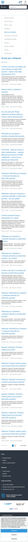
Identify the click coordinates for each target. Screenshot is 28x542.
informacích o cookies (15, 526)
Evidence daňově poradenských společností (14, 487)
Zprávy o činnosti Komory (9, 462)
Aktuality (5, 473)
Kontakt (4, 460)
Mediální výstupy (7, 476)
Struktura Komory (7, 458)
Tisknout (5, 62)
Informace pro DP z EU (8, 489)
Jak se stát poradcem (8, 484)
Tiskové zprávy (6, 471)
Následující (23, 445)
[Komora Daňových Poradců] (9, 2)
